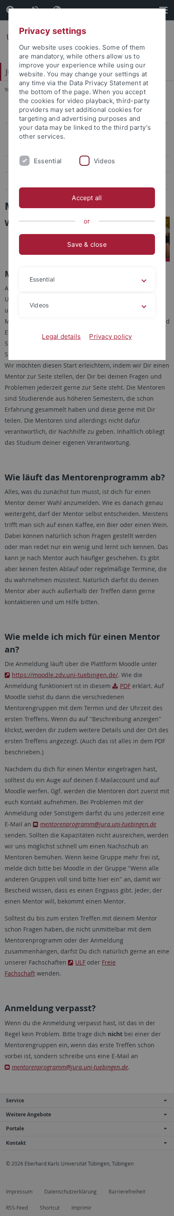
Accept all (87, 198)
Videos (104, 161)
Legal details (61, 336)
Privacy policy (110, 336)
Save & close (87, 244)
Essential (48, 161)
